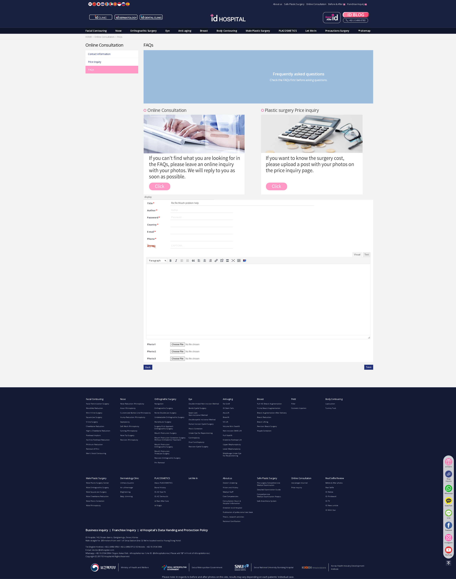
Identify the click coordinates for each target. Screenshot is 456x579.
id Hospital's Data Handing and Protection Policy (174, 530)
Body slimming (126, 496)
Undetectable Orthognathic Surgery (169, 417)
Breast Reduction (264, 417)
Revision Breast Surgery (267, 426)
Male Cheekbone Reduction (97, 496)
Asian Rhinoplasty (128, 408)
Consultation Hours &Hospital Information (232, 502)
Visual (357, 254)
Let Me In (310, 30)
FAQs (91, 69)
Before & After (335, 4)
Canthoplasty (194, 438)
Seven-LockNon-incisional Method (198, 414)
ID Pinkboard (330, 496)
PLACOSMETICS (288, 30)
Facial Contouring (96, 30)
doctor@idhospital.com (103, 550)
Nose (118, 30)
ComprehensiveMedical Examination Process (269, 495)
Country (152, 224)
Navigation (159, 404)
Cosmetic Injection (298, 408)
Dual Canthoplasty (196, 442)
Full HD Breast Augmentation (269, 404)
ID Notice (329, 492)
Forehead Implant (93, 435)
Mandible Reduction (94, 408)
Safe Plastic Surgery (294, 4)
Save (368, 367)
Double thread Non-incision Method (204, 404)
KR (90, 4)
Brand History (160, 487)
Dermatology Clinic (129, 478)
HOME (89, 36)
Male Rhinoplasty (93, 505)
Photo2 (151, 351)
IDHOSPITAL (228, 18)
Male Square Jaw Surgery (96, 492)
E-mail (151, 231)
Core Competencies (230, 496)
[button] (157, 260)
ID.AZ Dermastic (161, 496)
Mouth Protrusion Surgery (165, 433)
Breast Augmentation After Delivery (272, 413)
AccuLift (226, 413)
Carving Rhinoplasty (128, 431)
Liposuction (330, 404)
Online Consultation (316, 4)
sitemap (365, 30)
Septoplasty (125, 422)
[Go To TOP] (448, 563)
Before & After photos (334, 483)
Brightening (125, 492)
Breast (204, 30)
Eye (167, 30)
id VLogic (158, 505)
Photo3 (151, 358)
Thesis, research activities (233, 517)
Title (150, 203)
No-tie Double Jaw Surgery (165, 413)
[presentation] (157, 260)
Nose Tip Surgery (127, 435)
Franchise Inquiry (356, 4)
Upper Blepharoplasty (232, 444)
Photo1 (151, 344)
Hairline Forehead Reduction (98, 440)
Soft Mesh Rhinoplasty (129, 426)
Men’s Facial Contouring (96, 453)
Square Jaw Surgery (94, 417)
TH (103, 4)
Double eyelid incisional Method (202, 419)
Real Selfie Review (334, 478)
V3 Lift (225, 422)
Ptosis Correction (196, 428)
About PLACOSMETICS (163, 483)
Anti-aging (184, 30)
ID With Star (330, 510)
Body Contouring (227, 30)
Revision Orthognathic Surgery (167, 458)
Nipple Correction (264, 431)
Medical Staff (228, 492)
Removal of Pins (92, 449)
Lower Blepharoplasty (231, 449)
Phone (151, 238)
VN (115, 4)
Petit (293, 399)
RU (123, 4)
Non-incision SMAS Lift (232, 431)
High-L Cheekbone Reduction (98, 431)
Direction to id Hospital (232, 508)
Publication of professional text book (238, 512)
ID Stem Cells (228, 408)
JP (98, 4)
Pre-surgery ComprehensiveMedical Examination (268, 484)
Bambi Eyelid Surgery (197, 408)
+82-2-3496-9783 (357, 20)
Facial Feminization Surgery (97, 404)
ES (128, 4)
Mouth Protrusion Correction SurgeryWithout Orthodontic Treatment (169, 439)
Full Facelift (227, 435)
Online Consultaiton (301, 478)
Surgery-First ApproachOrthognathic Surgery (163, 427)
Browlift (226, 417)
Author (152, 210)
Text (366, 254)
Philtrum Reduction (94, 444)
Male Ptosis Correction (95, 501)
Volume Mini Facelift (231, 426)
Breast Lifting (262, 422)
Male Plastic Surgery (258, 30)
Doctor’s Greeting (230, 483)
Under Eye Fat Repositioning (201, 433)
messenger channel (299, 483)
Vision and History (230, 487)
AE (111, 4)
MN (107, 4)
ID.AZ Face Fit (160, 492)
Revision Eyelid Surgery (198, 446)
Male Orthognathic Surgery (97, 487)
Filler (293, 404)
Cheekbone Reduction (95, 426)
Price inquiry (94, 61)
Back (148, 367)
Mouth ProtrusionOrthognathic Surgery (163, 445)
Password (153, 217)
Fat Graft (226, 404)
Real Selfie (329, 487)
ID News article (331, 505)
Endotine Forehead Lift (232, 440)
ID (119, 4)
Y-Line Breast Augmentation (268, 408)
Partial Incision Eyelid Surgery (201, 424)
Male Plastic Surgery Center (97, 483)
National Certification (231, 521)
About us (277, 4)
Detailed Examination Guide (269, 489)
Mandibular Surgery (162, 422)
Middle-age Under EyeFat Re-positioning (232, 454)
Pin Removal (159, 462)
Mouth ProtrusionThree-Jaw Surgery (162, 452)
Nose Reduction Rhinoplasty (132, 404)
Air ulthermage (126, 487)
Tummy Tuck (330, 408)
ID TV (327, 501)
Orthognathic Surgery (143, 30)
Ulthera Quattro (127, 483)
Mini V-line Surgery (94, 413)
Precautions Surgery (337, 30)
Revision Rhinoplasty (129, 440)
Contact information (99, 54)
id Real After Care (161, 501)
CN (94, 4)
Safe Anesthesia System (266, 501)
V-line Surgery (92, 422)
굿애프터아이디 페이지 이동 (332, 17)
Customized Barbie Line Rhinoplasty (135, 413)
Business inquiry (97, 530)
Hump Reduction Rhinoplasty (132, 417)
